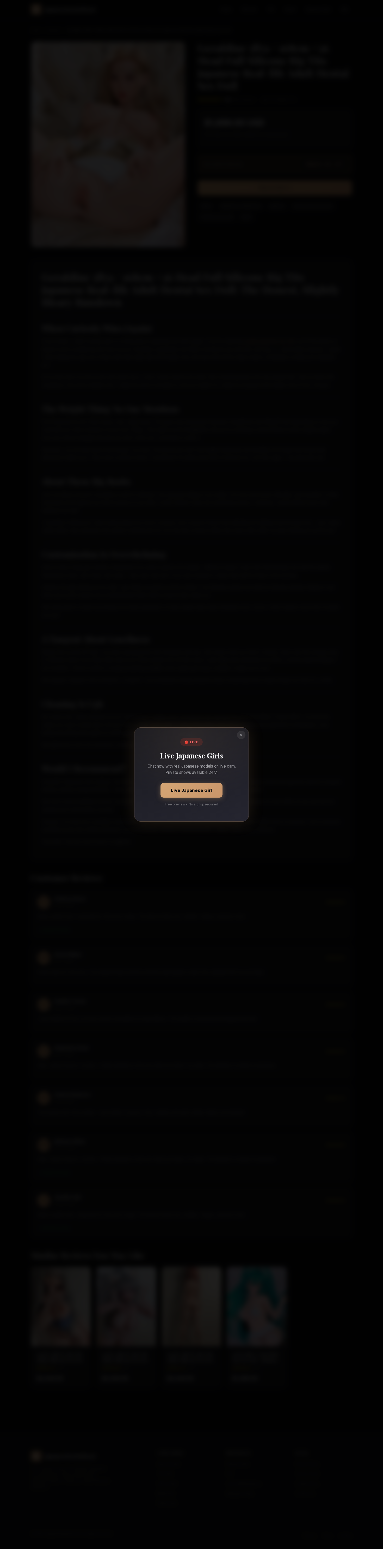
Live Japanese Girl (191, 790)
